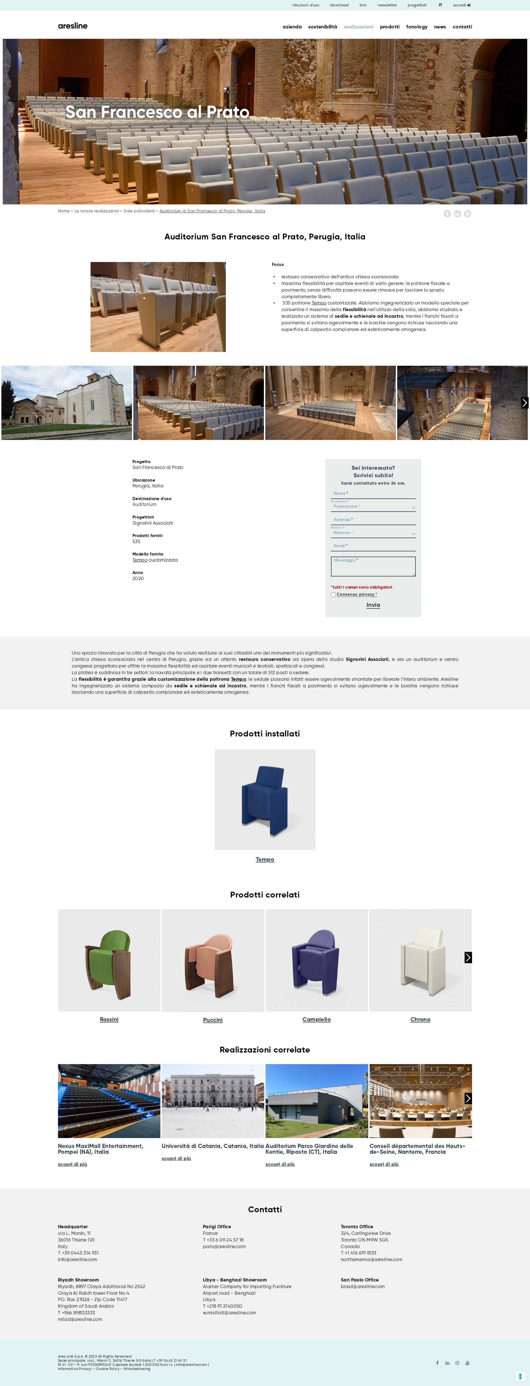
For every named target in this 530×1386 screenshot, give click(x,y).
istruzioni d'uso (305, 5)
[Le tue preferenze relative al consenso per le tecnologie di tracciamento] (520, 1376)
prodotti (390, 27)
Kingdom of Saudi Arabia (86, 1306)
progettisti (417, 5)
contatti (462, 27)
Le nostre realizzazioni (97, 211)
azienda (292, 27)
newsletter (387, 5)
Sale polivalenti (139, 211)
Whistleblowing (136, 1369)
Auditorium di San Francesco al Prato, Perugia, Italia (212, 211)
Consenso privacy (356, 594)
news (440, 27)
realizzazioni (358, 27)
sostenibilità (322, 27)
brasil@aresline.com (363, 1286)
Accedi (459, 5)
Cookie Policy (108, 1369)
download (339, 5)
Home (64, 211)
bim (363, 5)
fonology (416, 27)
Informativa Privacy (75, 1369)
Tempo (319, 303)
